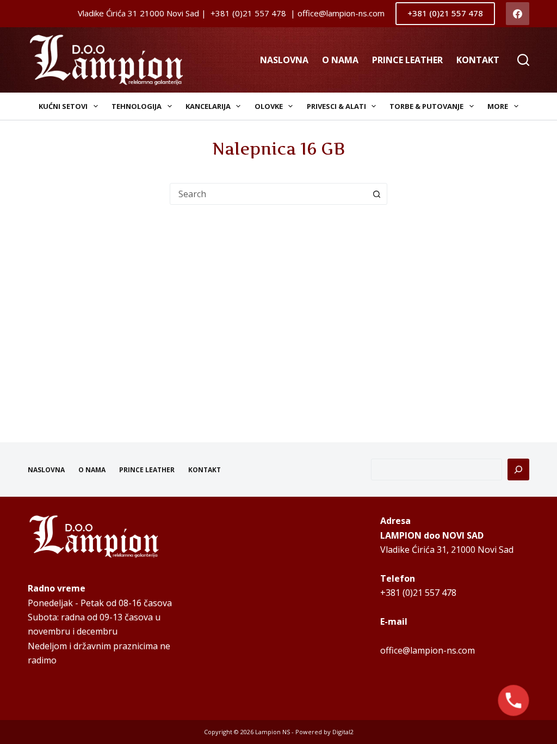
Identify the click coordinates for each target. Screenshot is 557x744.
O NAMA (340, 60)
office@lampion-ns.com (427, 650)
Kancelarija (208, 106)
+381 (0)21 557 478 (445, 13)
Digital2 (343, 732)
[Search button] (376, 194)
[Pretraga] (518, 469)
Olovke (269, 106)
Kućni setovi (63, 106)
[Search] (523, 60)
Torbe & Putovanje (426, 106)
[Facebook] (517, 14)
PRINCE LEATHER (407, 60)
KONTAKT (477, 60)
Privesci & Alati (336, 106)
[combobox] (268, 194)
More (497, 106)
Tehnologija (137, 106)
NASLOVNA (284, 60)
